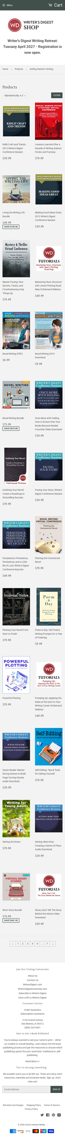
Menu (9, 5)
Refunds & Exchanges (13, 1105)
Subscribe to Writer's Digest (32, 993)
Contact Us (32, 980)
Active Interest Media (35, 1124)
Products (19, 69)
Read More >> (33, 1061)
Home (5, 69)
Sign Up (56, 1089)
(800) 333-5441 (32, 1027)
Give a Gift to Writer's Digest (32, 997)
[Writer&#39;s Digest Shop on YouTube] (59, 1115)
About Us (32, 975)
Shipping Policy (33, 1105)
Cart (57, 5)
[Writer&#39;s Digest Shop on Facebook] (48, 1115)
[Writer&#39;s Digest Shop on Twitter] (42, 1115)
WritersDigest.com (32, 984)
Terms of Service (52, 1105)
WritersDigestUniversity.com (32, 989)
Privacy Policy (31, 1109)
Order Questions (32, 1010)
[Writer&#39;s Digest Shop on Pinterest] (53, 1115)
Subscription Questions (32, 1013)
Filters (56, 95)
